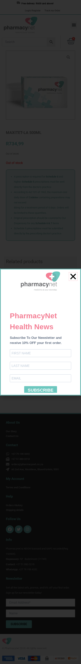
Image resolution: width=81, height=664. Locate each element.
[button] (73, 276)
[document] (40, 332)
